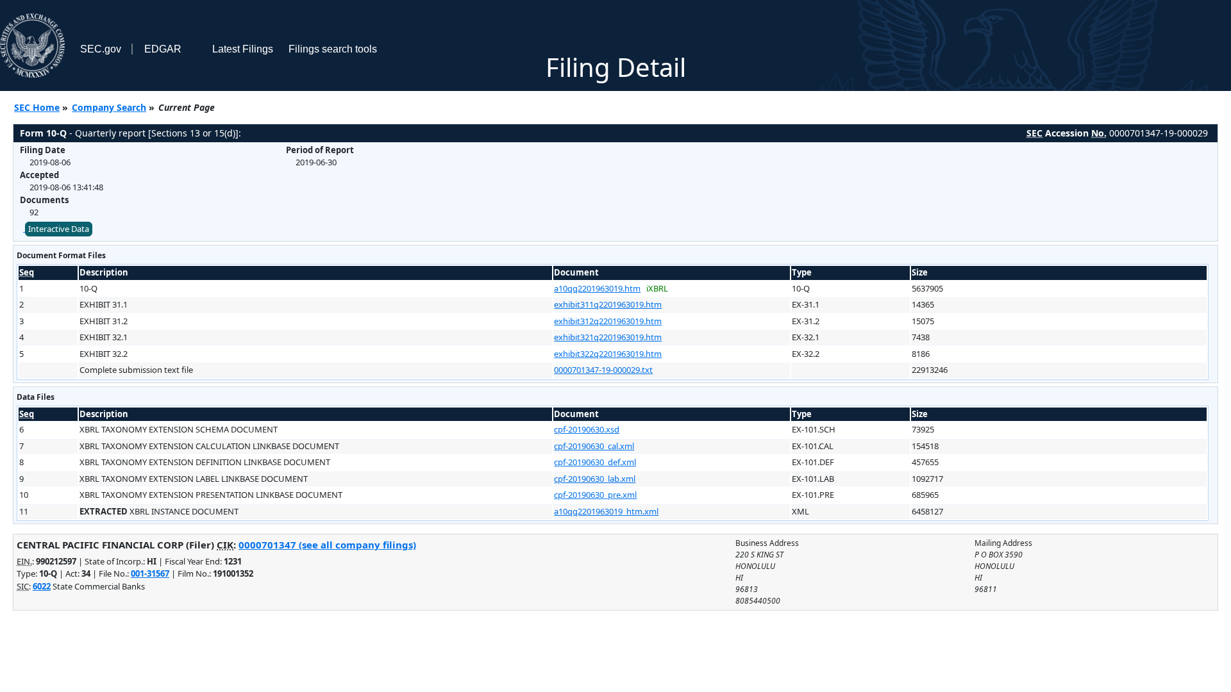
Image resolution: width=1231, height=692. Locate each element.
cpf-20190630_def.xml (595, 462)
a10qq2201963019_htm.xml (606, 511)
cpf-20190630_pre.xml (595, 494)
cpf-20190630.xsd (586, 429)
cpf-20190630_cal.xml (594, 446)
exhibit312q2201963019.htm (608, 321)
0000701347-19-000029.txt (603, 369)
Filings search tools (333, 49)
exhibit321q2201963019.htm (608, 337)
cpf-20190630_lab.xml (594, 478)
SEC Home (37, 107)
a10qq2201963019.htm (597, 288)
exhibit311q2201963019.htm (608, 304)
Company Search (109, 107)
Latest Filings (242, 49)
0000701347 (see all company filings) (327, 544)
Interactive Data (58, 229)
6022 (42, 586)
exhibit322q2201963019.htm (608, 353)
